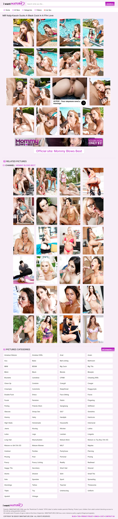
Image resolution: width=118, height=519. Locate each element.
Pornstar (63, 457)
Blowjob (91, 372)
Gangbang (64, 406)
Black (34, 372)
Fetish (62, 400)
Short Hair (63, 468)
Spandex (35, 479)
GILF (61, 412)
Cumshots (36, 389)
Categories (28, 10)
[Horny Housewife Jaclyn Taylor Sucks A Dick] (70, 270)
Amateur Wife (37, 355)
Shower (35, 474)
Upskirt (7, 496)
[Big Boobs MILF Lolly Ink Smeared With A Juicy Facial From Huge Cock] (46, 270)
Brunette (7, 378)
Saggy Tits (8, 468)
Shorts (6, 474)
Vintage (35, 496)
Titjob (6, 491)
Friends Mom (37, 406)
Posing (90, 457)
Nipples (90, 445)
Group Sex (36, 412)
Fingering (91, 400)
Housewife (64, 423)
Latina (90, 428)
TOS (78, 516)
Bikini (6, 372)
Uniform (91, 491)
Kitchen (63, 428)
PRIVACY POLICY (87, 516)
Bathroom (91, 361)
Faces (90, 395)
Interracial (91, 423)
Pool (33, 457)
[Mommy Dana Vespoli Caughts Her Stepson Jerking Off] (70, 299)
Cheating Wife (93, 378)
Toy (33, 491)
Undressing (64, 491)
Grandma (91, 412)
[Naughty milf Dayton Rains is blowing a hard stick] (23, 299)
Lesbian (63, 434)
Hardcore (91, 417)
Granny (7, 417)
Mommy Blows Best (25, 165)
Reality (62, 462)
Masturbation (37, 440)
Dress (34, 395)
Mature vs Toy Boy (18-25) (98, 440)
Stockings (8, 485)
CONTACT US (110, 516)
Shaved (90, 468)
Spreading (92, 479)
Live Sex (48, 10)
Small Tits (91, 474)
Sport (62, 479)
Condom (35, 383)
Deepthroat (64, 389)
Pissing (7, 457)
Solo (6, 479)
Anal (61, 355)
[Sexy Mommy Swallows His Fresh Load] (70, 211)
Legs (34, 434)
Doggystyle (92, 389)
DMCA (97, 516)
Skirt (61, 474)
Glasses (7, 412)
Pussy (6, 462)
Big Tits (90, 366)
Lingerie (91, 434)
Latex (6, 434)
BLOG (74, 516)
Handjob (63, 417)
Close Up (7, 383)
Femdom (35, 400)
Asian (90, 355)
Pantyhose (64, 451)
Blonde (62, 372)
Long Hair (8, 440)
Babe (34, 361)
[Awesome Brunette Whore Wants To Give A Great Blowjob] (46, 211)
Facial (6, 400)
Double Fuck (9, 395)
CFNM (62, 378)
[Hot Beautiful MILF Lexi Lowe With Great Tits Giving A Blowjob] (70, 240)
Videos (39, 10)
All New (17, 10)
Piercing (91, 451)
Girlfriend (91, 406)
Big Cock (63, 366)
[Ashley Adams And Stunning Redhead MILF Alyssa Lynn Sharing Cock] (23, 211)
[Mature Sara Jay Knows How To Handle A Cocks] (46, 299)
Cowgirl (63, 383)
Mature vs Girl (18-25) (12, 445)
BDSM (34, 366)
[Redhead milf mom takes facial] (23, 270)
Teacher (63, 485)
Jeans (6, 428)
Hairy (34, 417)
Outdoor (7, 451)
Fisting (6, 406)
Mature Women (38, 445)
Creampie (8, 389)
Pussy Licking (37, 462)
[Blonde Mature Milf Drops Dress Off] (23, 240)
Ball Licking (64, 361)
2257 (102, 516)
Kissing (35, 428)
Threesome (92, 485)
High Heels (8, 423)
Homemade (36, 423)
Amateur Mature (10, 355)
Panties (35, 451)
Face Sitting (64, 395)
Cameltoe (35, 378)
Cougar (90, 383)
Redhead (91, 462)
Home (7, 10)
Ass (5, 361)
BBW (6, 366)
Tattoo (34, 485)
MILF (62, 445)
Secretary (36, 468)
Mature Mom (65, 440)
